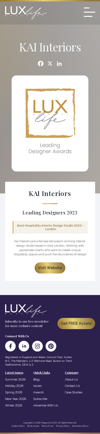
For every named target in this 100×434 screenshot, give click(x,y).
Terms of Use (47, 426)
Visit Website (50, 268)
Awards (38, 392)
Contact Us (72, 386)
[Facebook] (40, 64)
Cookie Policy (18, 426)
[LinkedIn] (24, 346)
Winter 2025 (13, 405)
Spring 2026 (13, 392)
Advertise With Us (45, 405)
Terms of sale (33, 426)
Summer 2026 (15, 379)
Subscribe (40, 399)
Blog (36, 379)
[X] (50, 64)
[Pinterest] (51, 346)
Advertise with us (80, 426)
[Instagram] (37, 346)
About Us (71, 379)
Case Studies (73, 392)
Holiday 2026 (14, 386)
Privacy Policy (63, 426)
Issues (37, 386)
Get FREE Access (76, 323)
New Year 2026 (15, 399)
